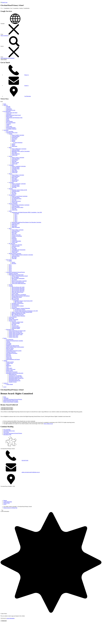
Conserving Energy (16, 327)
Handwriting (14, 146)
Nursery (13, 262)
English (10, 133)
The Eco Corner (12, 320)
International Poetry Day (14, 379)
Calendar (8, 342)
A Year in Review (13, 317)
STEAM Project (15, 304)
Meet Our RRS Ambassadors (18, 278)
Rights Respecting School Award (13, 115)
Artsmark (11, 285)
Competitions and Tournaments (18, 249)
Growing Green (15, 325)
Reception (16, 213)
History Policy (15, 177)
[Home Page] (4, 2)
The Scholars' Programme (11, 371)
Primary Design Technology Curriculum (20, 204)
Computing (11, 165)
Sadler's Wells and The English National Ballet (22, 312)
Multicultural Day (13, 374)
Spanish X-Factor (13, 381)
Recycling (14, 324)
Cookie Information (7, 501)
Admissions (8, 113)
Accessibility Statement (11, 128)
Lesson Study (9, 126)
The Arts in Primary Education (18, 315)
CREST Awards (15, 162)
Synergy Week (15, 293)
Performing (14, 238)
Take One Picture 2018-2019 (18, 288)
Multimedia (8, 365)
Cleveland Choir (15, 299)
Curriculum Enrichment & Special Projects (15, 272)
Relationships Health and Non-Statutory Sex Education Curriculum (26, 222)
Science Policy (15, 160)
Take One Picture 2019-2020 (18, 289)
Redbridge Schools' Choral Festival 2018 (23, 300)
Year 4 (15, 218)
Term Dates (8, 343)
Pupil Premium (9, 121)
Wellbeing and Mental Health (12, 345)
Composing (14, 239)
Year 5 (15, 219)
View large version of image (6, 407)
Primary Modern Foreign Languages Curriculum (22, 254)
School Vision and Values (11, 112)
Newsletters (8, 344)
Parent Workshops (18, 142)
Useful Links (14, 155)
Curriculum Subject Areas (11, 132)
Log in (4, 386)
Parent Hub (8, 355)
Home (4, 103)
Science (10, 156)
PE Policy (14, 247)
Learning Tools (9, 363)
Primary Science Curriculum (18, 157)
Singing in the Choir (16, 234)
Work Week (11, 318)
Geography (11, 182)
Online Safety (15, 171)
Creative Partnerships (16, 241)
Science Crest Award (10, 369)
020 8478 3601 (25, 460)
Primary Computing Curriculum (19, 166)
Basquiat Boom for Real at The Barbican (21, 295)
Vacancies (8, 107)
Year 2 (15, 216)
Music (10, 228)
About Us (5, 105)
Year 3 (15, 217)
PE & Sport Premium (10, 122)
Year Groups (9, 259)
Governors (8, 123)
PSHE (10, 211)
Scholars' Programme (13, 319)
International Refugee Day (14, 380)
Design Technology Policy (17, 207)
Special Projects (15, 180)
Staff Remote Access (10, 110)
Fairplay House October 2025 (15, 332)
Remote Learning (10, 361)
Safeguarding (9, 108)
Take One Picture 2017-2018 (18, 287)
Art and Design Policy (16, 198)
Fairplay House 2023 (13, 335)
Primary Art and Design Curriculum (19, 196)
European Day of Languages (15, 375)
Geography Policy (16, 186)
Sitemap (5, 500)
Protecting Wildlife (16, 328)
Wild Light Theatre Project (17, 292)
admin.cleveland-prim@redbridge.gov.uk (31, 472)
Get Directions (27, 96)
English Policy (15, 137)
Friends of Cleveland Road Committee (14, 340)
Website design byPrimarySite (10, 507)
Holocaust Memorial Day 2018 (18, 313)
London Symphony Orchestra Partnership (21, 308)
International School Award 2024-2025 (14, 373)
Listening (14, 237)
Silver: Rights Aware (48, 423)
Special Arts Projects (16, 201)
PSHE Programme (16, 227)
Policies (8, 120)
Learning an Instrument (17, 236)
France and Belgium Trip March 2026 (17, 330)
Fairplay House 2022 (13, 337)
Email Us (26, 85)
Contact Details (9, 384)
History (10, 173)
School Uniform (9, 349)
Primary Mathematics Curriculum (19, 148)
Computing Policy (16, 168)
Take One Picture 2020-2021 (18, 290)
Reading (13, 140)
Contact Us (5, 383)
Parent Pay (8, 354)
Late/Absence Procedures (11, 353)
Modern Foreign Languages (15, 253)
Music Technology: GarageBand (19, 294)
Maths (10, 147)
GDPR (7, 125)
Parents (5, 338)
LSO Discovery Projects (19, 309)
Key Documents (15, 277)
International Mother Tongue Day (16, 378)
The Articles (14, 279)
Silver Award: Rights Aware (18, 282)
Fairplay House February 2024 (15, 334)
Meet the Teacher (10, 348)
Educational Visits (10, 329)
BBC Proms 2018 (18, 302)
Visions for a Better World (17, 322)
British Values (9, 116)
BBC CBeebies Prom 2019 (18, 314)
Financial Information (11, 127)
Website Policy (6, 503)
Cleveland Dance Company (18, 305)
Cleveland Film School (17, 297)
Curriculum (5, 130)
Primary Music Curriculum (17, 229)
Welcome (8, 106)
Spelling (13, 143)
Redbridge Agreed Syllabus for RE (19, 189)
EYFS (10, 261)
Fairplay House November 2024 (16, 333)
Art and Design (12, 194)
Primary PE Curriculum (17, 244)
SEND (7, 118)
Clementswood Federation (7, 58)
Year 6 (15, 221)
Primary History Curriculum (18, 175)
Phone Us (26, 74)
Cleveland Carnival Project (17, 303)
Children (5, 360)
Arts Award (14, 307)
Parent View (9, 356)
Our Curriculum (9, 131)
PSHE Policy (14, 224)
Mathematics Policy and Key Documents (21, 151)
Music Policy (14, 232)
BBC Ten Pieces (15, 298)
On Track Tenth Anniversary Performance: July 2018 (26, 310)
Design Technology (13, 203)
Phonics (13, 141)
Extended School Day (11, 352)
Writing (13, 145)
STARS (10, 284)
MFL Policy (14, 257)
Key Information (7, 111)
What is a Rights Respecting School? (20, 275)
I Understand (3, 620)
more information (10, 618)
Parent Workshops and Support (13, 359)
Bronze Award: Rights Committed (19, 280)
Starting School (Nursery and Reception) (15, 347)
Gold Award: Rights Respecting (19, 283)
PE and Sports (12, 243)
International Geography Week (15, 376)
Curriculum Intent (15, 136)
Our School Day (9, 339)
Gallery (7, 364)
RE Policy (14, 192)
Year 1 (15, 214)
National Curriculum (13, 273)
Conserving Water (16, 323)
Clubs (7, 366)
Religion (11, 188)
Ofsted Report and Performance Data (14, 117)
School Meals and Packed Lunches (13, 350)
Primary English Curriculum (18, 135)
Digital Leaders (9, 370)
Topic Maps (14, 138)
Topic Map (14, 161)
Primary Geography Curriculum (19, 183)
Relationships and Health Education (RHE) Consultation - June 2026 (27, 212)
